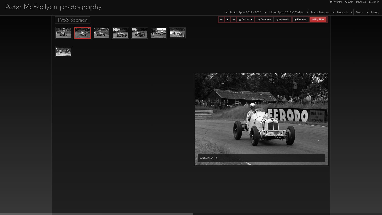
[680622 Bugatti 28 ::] (63, 33)
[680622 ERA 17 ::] (101, 33)
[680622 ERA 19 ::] (139, 33)
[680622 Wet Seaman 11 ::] (177, 32)
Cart (350, 2)
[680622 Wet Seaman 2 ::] (63, 52)
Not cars (342, 12)
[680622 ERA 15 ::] (82, 33)
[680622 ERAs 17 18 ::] (158, 33)
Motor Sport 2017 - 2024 (245, 12)
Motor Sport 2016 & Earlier (286, 12)
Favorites (337, 2)
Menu (359, 12)
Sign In (375, 2)
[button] (221, 19)
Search (362, 2)
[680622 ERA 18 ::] (120, 33)
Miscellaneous (320, 12)
